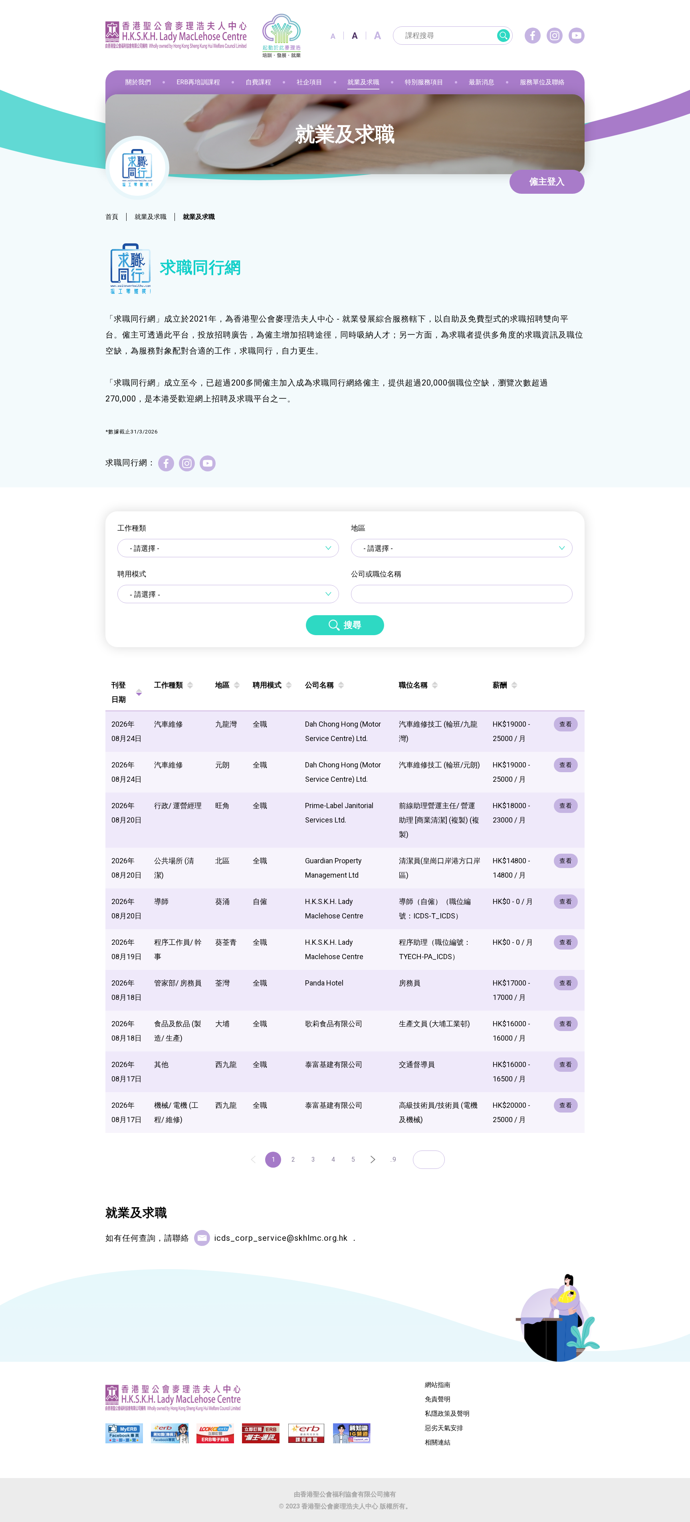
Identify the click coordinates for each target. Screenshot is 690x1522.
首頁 (111, 217)
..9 (393, 1159)
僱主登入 (547, 182)
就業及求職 (151, 217)
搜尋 (352, 625)
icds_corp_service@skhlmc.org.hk (281, 1238)
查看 (565, 724)
